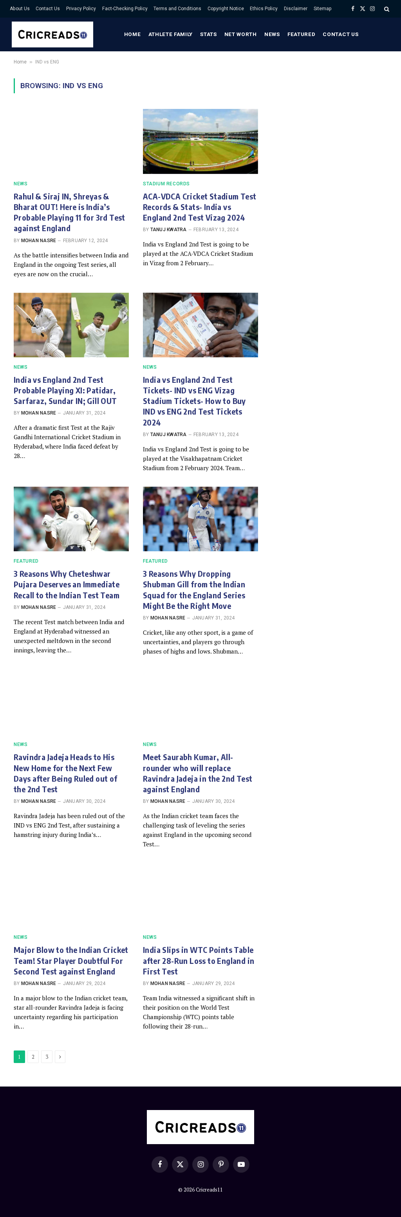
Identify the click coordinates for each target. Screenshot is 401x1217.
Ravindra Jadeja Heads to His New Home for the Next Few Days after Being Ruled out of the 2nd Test (65, 773)
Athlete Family (170, 34)
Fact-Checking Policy (125, 8)
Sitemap (323, 8)
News (272, 34)
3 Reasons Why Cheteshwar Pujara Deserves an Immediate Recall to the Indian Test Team (66, 584)
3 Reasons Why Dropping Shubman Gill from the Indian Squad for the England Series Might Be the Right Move (194, 589)
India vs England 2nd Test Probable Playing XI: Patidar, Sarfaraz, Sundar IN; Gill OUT (65, 390)
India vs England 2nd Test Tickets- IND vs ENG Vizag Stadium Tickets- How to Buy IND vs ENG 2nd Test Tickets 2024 (194, 401)
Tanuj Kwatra (168, 229)
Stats (208, 34)
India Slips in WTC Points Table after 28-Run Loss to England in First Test (198, 960)
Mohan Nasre (38, 240)
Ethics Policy (264, 8)
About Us (20, 8)
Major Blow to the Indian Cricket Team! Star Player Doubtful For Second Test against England (71, 960)
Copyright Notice (226, 8)
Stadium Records (166, 184)
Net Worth (240, 34)
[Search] (386, 9)
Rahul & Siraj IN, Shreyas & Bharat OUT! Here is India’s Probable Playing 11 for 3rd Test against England (69, 212)
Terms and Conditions (177, 8)
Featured (301, 34)
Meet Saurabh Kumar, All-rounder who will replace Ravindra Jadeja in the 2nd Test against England (197, 773)
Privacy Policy (81, 8)
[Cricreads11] (52, 34)
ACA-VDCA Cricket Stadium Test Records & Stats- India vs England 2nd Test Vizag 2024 (199, 206)
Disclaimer (295, 8)
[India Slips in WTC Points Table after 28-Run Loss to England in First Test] (200, 895)
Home (132, 34)
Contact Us (48, 8)
